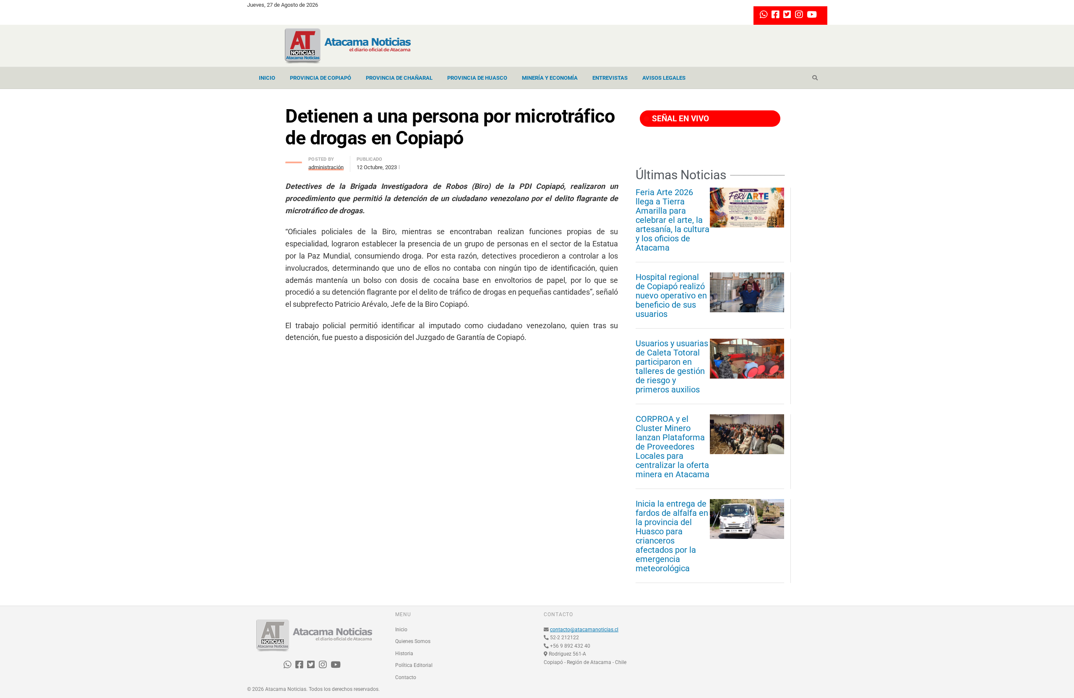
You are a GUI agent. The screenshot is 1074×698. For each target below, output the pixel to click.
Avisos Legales (664, 78)
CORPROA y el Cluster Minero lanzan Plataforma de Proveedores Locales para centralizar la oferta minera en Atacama (672, 446)
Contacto (405, 677)
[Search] (815, 78)
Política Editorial (414, 665)
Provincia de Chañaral (399, 78)
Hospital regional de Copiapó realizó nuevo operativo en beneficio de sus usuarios (671, 295)
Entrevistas (610, 78)
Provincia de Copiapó (320, 78)
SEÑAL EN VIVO (679, 119)
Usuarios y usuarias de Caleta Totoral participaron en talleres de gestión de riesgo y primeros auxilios (672, 366)
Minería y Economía (550, 78)
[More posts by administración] (293, 160)
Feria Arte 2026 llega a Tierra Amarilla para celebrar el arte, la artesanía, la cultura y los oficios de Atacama (672, 220)
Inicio (267, 78)
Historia (404, 653)
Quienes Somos (412, 641)
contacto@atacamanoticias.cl (584, 630)
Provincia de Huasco (477, 78)
